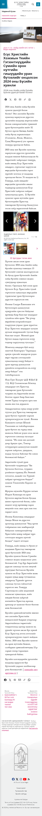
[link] (5, 680)
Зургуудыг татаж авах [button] (22, 258)
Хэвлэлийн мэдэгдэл (9, 16)
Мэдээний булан (9, 11)
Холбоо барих (7, 21)
